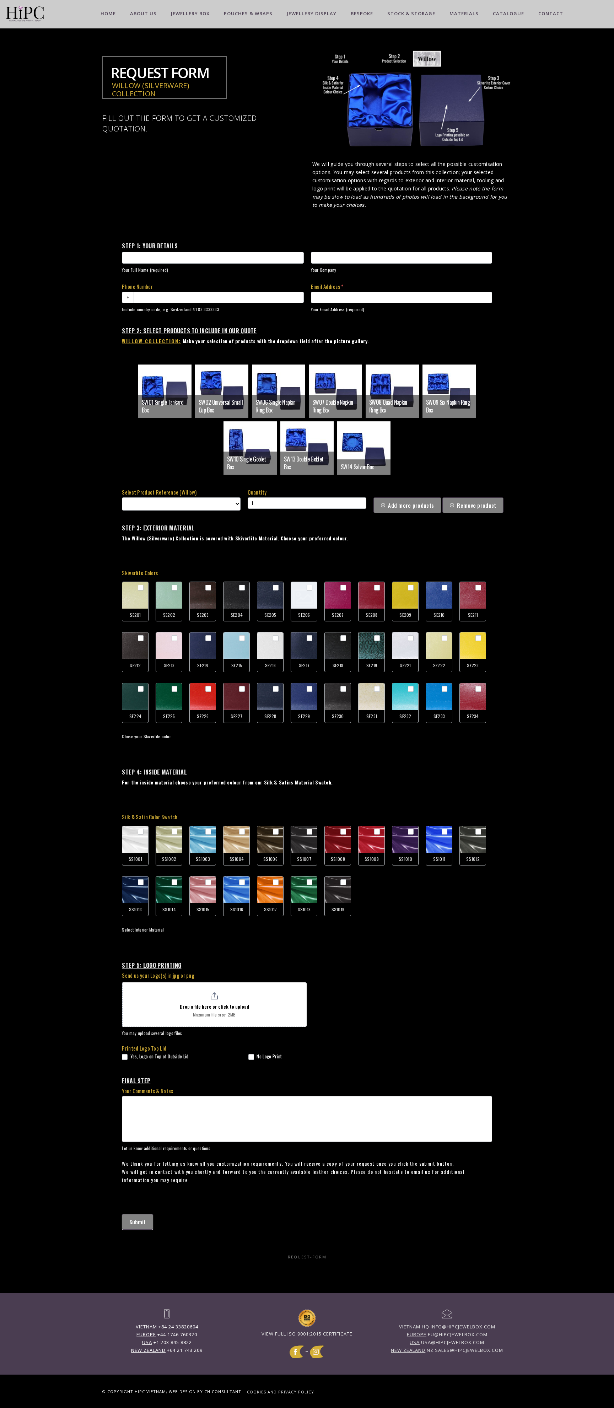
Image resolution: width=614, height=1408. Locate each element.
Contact (550, 13)
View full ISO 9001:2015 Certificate (307, 1334)
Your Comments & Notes (147, 1091)
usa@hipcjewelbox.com (447, 1342)
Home (108, 13)
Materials (464, 13)
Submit (137, 1222)
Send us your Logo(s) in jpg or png (158, 975)
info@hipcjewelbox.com (447, 1326)
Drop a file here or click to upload (214, 1006)
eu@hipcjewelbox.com (447, 1334)
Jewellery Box (190, 13)
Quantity (257, 492)
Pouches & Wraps (248, 13)
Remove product (476, 505)
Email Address (327, 286)
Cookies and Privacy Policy (280, 1391)
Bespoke (362, 13)
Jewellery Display (311, 13)
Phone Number (137, 286)
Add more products (411, 505)
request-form (307, 1256)
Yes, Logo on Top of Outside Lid (158, 1056)
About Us (143, 13)
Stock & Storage (411, 13)
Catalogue (508, 13)
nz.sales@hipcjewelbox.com (447, 1350)
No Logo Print (268, 1056)
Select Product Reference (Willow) (159, 492)
